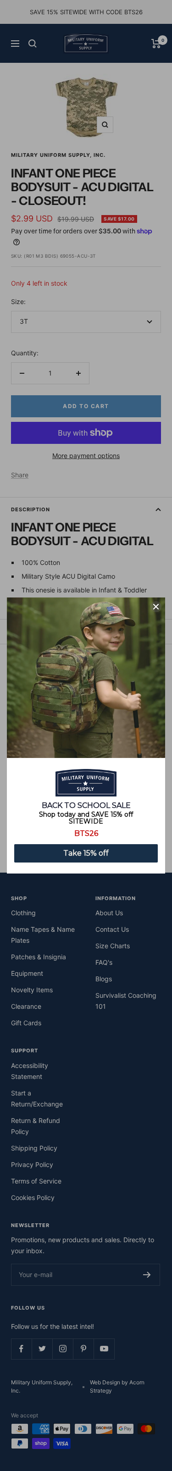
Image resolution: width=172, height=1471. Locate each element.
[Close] (155, 606)
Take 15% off (86, 853)
